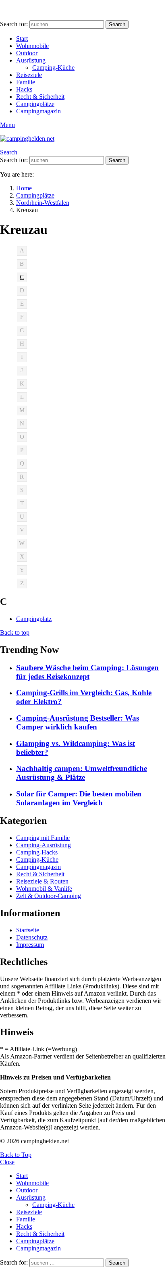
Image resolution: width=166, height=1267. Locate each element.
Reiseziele (29, 74)
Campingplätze (35, 103)
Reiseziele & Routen (42, 881)
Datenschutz (32, 937)
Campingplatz (34, 618)
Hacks (24, 89)
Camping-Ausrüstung (43, 845)
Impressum (30, 944)
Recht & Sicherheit (40, 96)
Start (22, 38)
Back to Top (15, 1154)
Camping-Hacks (37, 852)
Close (7, 1162)
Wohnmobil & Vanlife (44, 888)
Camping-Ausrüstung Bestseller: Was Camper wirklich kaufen (77, 722)
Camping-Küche (53, 67)
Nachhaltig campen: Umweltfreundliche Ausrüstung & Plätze (81, 772)
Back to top (14, 632)
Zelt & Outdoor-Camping (48, 895)
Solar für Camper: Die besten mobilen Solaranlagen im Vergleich (78, 798)
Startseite (27, 930)
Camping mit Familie (43, 837)
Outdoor (26, 53)
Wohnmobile (32, 45)
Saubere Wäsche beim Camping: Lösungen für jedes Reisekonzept (87, 672)
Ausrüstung (31, 60)
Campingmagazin (38, 111)
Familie (25, 82)
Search (117, 24)
